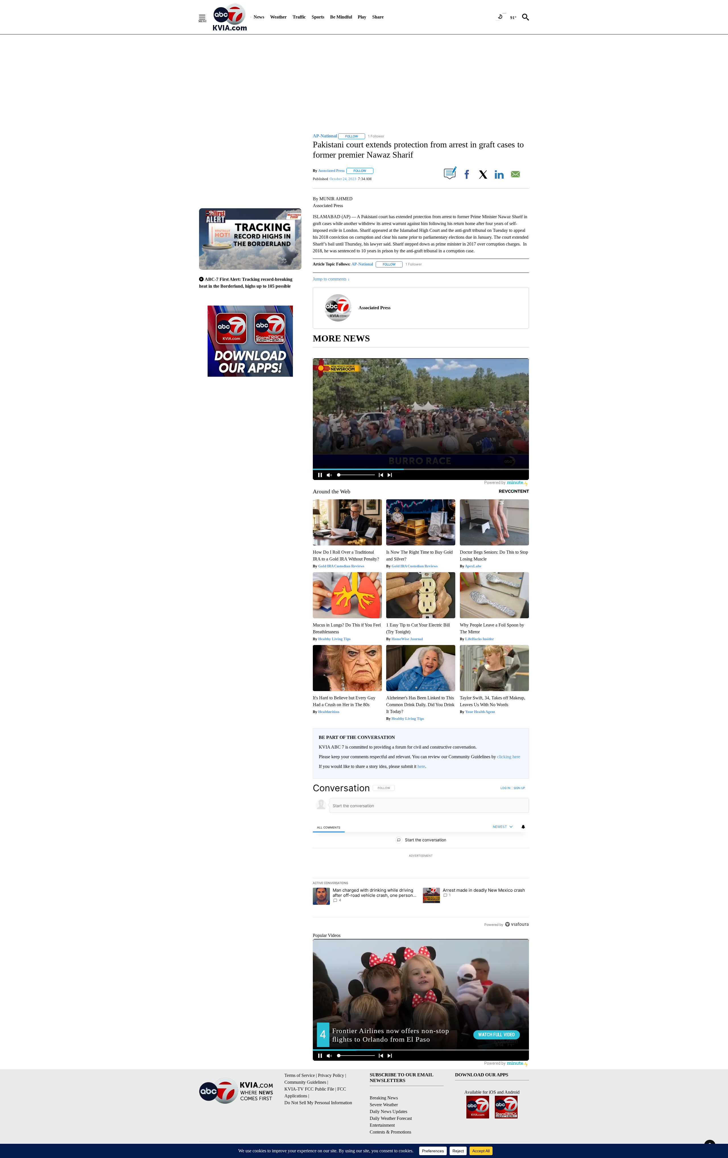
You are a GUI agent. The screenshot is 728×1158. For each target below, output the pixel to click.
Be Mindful (341, 17)
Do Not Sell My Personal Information (318, 1102)
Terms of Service (299, 1075)
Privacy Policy (331, 1075)
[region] (421, 856)
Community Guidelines (305, 1082)
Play (362, 17)
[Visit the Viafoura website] (517, 924)
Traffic (299, 17)
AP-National (362, 264)
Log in (505, 788)
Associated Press (331, 170)
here (421, 766)
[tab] (329, 827)
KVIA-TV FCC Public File (309, 1089)
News (259, 17)
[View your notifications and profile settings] (523, 827)
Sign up (519, 788)
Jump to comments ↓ (331, 279)
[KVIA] (230, 17)
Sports (318, 17)
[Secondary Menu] (206, 17)
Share (378, 17)
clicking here (508, 756)
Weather (278, 17)
